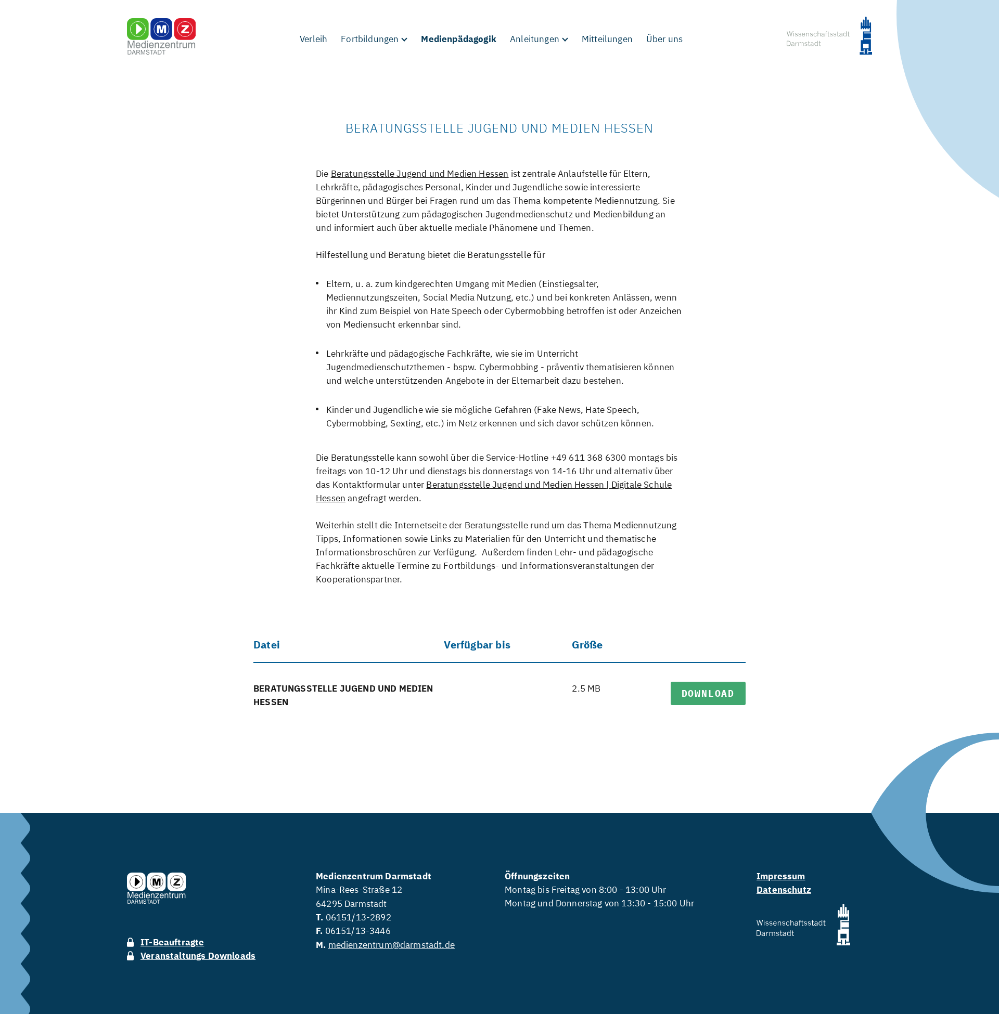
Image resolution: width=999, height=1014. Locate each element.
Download (708, 693)
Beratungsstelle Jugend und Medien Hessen (420, 173)
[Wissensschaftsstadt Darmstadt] (829, 37)
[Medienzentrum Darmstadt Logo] (161, 36)
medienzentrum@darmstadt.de (391, 945)
